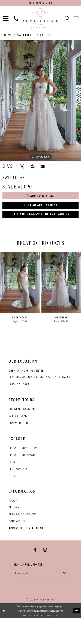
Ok (77, 610)
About (13, 500)
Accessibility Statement (26, 528)
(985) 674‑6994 (19, 384)
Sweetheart (26, 35)
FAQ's (12, 475)
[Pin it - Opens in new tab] (32, 166)
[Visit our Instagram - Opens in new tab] (45, 549)
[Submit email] (64, 573)
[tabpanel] (40, 100)
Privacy (14, 507)
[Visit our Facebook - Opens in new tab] (35, 549)
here (55, 615)
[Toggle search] (66, 18)
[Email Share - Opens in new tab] (42, 166)
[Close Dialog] (4, 611)
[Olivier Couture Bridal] (40, 18)
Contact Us (17, 521)
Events (13, 462)
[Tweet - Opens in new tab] (22, 166)
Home (8, 35)
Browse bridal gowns (24, 448)
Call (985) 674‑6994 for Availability (41, 214)
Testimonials (18, 468)
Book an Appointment (41, 205)
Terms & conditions (23, 514)
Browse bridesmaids (23, 455)
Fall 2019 (46, 35)
